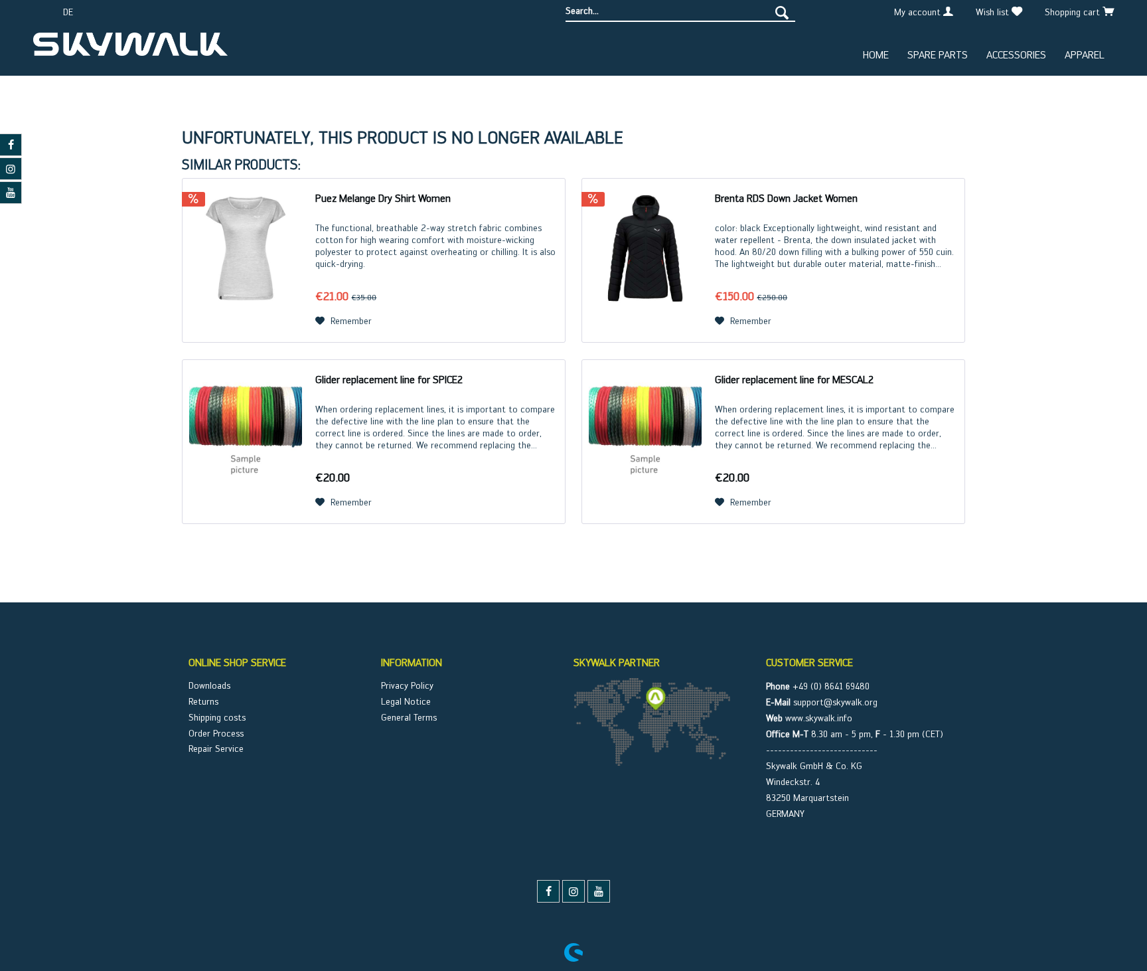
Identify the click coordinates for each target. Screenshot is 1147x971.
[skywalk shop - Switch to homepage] (130, 49)
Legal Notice (406, 701)
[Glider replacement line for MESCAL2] (645, 441)
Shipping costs (217, 717)
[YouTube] (598, 891)
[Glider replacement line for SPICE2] (245, 441)
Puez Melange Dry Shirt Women (383, 198)
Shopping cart (1074, 12)
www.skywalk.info (818, 718)
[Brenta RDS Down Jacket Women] (645, 260)
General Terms (409, 717)
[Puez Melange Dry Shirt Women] (245, 260)
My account (918, 12)
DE (68, 12)
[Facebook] (548, 891)
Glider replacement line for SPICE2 (389, 379)
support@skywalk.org (835, 702)
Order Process (216, 733)
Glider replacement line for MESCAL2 (794, 379)
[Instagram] (573, 891)
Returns (203, 701)
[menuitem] (680, 11)
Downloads (209, 685)
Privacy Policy (407, 685)
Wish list (994, 12)
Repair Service (216, 748)
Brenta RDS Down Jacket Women (786, 198)
